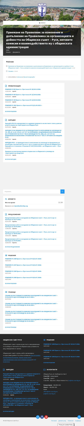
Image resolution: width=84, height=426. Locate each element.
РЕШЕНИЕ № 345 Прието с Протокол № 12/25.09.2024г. (23, 100)
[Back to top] (79, 417)
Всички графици (10, 327)
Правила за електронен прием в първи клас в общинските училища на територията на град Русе (29, 152)
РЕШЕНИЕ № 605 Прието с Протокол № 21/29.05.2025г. (23, 94)
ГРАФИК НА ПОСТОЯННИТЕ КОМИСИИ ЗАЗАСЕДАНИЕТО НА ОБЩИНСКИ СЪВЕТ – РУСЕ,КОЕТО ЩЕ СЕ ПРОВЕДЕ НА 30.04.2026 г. (31, 320)
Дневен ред (62, 421)
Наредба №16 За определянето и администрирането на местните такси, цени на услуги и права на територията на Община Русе (33, 124)
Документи (16, 52)
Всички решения (10, 111)
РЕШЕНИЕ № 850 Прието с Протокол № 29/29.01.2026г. (23, 89)
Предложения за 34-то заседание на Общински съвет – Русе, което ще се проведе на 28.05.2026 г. (30, 233)
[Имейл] (38, 417)
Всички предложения (12, 247)
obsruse (19, 77)
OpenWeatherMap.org (21, 206)
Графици (78, 421)
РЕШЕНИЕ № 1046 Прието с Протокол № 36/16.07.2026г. (23, 271)
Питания (54, 421)
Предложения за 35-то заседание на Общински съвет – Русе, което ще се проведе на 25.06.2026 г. (30, 226)
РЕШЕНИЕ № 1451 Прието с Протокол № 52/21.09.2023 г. (23, 105)
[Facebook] (42, 417)
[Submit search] (62, 191)
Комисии (70, 421)
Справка (11, 71)
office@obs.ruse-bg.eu (51, 391)
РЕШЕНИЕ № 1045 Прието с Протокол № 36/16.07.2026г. (23, 277)
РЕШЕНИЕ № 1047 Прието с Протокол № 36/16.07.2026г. (23, 265)
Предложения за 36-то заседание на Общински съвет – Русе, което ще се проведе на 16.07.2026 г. (30, 218)
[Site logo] (42, 17)
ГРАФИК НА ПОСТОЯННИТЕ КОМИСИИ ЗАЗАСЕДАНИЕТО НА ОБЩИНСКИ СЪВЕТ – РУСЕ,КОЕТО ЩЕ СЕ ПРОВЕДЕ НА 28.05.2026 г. (31, 312)
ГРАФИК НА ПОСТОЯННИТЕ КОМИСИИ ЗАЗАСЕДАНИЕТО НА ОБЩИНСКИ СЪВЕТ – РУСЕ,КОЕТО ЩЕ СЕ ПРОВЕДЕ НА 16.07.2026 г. (31, 296)
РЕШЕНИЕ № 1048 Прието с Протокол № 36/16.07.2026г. (23, 259)
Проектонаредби (29, 77)
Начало (8, 52)
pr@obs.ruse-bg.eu (74, 380)
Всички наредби (10, 159)
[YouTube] (46, 417)
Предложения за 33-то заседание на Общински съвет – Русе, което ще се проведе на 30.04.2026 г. (30, 240)
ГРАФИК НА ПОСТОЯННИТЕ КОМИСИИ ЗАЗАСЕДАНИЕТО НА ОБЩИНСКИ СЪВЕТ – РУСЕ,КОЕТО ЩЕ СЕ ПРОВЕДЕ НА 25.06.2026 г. (31, 304)
